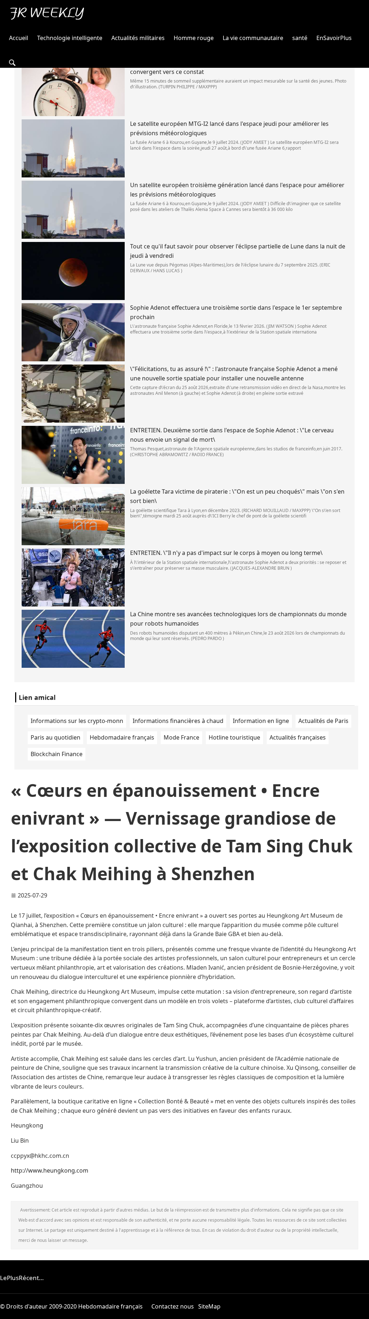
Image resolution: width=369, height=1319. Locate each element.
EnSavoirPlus (334, 38)
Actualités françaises (298, 737)
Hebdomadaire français (122, 737)
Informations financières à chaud (178, 721)
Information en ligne (261, 721)
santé (299, 38)
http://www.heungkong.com (49, 1170)
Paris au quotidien (55, 737)
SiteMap (209, 1306)
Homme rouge (194, 38)
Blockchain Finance (57, 754)
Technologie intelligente (69, 38)
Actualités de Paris (323, 721)
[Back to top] (359, 1309)
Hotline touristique (234, 737)
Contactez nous (172, 1306)
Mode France (181, 737)
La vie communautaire (253, 38)
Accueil (18, 38)
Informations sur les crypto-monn (77, 721)
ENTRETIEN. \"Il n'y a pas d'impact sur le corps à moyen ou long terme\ (226, 553)
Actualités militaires (138, 38)
